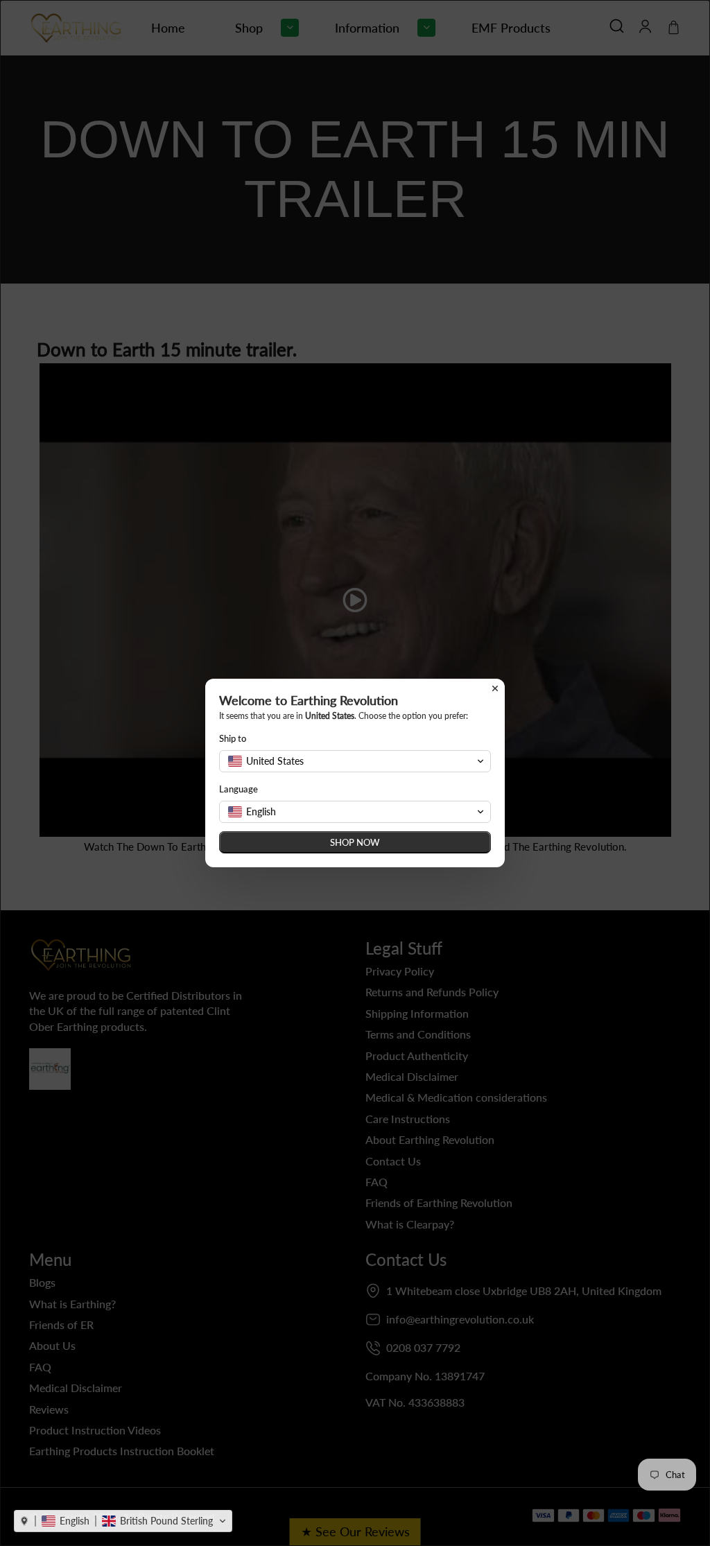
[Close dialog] (495, 688)
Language (238, 788)
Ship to (232, 738)
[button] (123, 1521)
